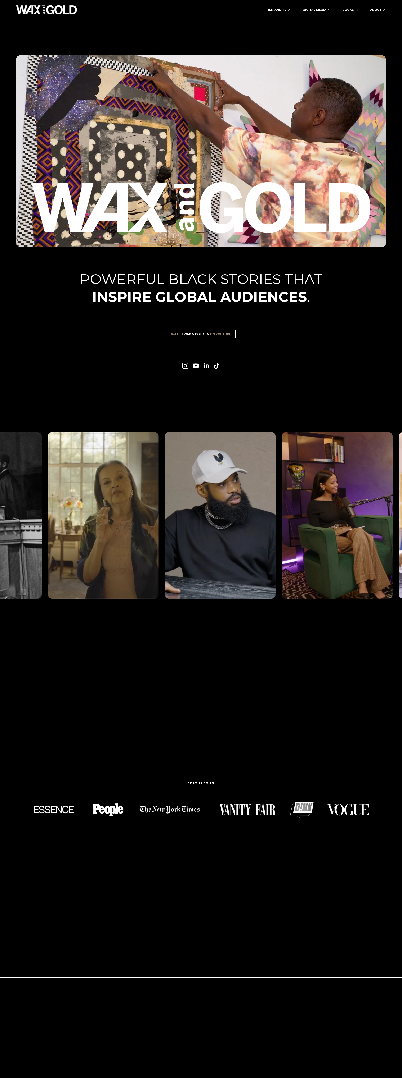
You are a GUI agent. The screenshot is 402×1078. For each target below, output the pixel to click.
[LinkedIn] (206, 365)
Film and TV (276, 9)
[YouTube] (195, 365)
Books (348, 9)
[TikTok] (216, 365)
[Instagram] (185, 365)
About (375, 9)
